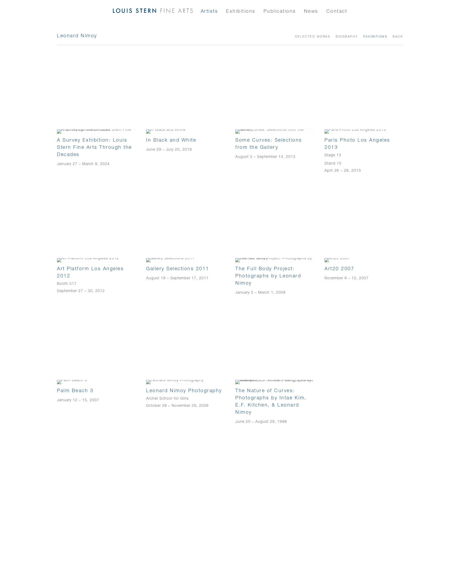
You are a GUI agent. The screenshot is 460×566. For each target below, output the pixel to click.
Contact (336, 11)
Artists (209, 11)
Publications (280, 11)
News (311, 11)
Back (398, 36)
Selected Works (312, 36)
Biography (347, 36)
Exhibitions (241, 11)
